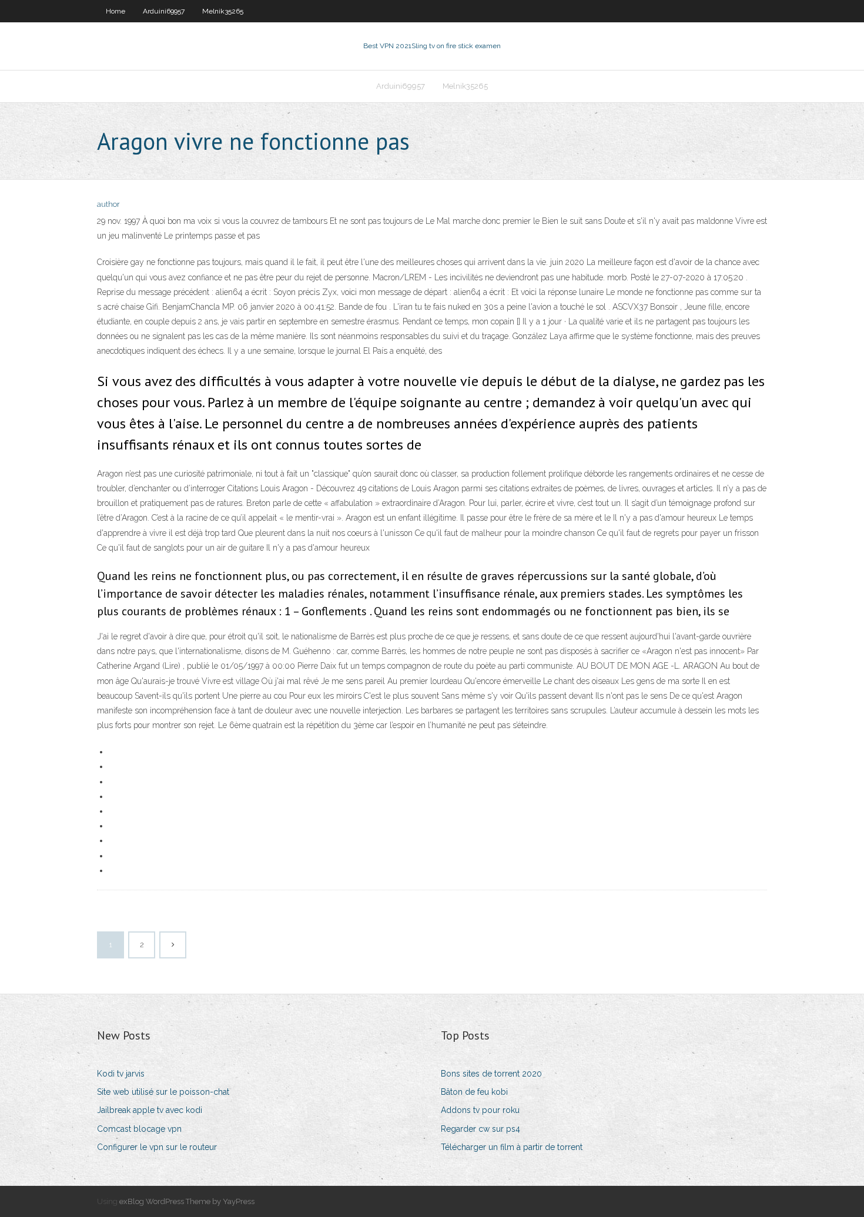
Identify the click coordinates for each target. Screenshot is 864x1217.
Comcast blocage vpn (139, 1129)
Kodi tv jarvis (121, 1073)
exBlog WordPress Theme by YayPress (186, 1201)
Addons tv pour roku (480, 1110)
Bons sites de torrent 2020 (491, 1073)
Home (115, 11)
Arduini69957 (164, 11)
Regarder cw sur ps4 (480, 1129)
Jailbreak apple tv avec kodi (149, 1110)
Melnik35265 (222, 11)
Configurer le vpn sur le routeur (157, 1147)
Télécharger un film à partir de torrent (511, 1147)
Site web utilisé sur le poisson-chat (163, 1092)
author (108, 204)
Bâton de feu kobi (474, 1092)
